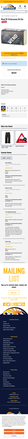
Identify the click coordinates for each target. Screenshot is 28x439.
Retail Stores (6, 340)
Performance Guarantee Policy (11, 352)
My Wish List (6, 374)
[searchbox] (26, 11)
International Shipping (9, 386)
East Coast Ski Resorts (9, 360)
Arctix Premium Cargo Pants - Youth (7, 147)
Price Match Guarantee (9, 327)
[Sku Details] (14, 58)
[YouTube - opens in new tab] (19, 304)
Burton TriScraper (20, 146)
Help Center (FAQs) (8, 329)
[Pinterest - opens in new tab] (16, 304)
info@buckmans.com (14, 394)
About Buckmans (7, 338)
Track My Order (7, 376)
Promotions (6, 382)
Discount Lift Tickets (8, 348)
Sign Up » (14, 292)
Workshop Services (8, 342)
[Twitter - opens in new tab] (8, 304)
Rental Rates (6, 344)
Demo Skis (6, 354)
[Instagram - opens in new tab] (12, 304)
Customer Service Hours (14, 398)
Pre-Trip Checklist (8, 358)
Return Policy (6, 325)
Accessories (12, 15)
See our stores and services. (14, 402)
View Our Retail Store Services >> (14, 1)
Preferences (14, 435)
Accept (14, 430)
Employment (6, 362)
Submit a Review (6, 158)
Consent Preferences (14, 408)
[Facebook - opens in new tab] (4, 304)
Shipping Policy (7, 384)
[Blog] (23, 304)
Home (2, 15)
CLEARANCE (7, 15)
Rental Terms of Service (9, 346)
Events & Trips (7, 356)
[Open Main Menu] (2, 7)
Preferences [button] (10, 426)
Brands (5, 380)
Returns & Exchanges (9, 378)
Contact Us (6, 323)
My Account (6, 372)
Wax (16, 15)
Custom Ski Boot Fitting (9, 350)
